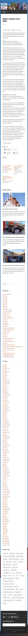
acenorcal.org (5, 314)
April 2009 (5, 504)
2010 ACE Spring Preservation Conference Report (7, 167)
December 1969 (6, 545)
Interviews (5, 334)
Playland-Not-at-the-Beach (8, 341)
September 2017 (6, 410)
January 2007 (5, 518)
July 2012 (5, 454)
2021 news (5, 304)
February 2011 (6, 467)
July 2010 (5, 479)
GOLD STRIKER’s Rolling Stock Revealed (18, 167)
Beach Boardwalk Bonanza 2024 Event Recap (13, 237)
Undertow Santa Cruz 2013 (8, 600)
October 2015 (5, 430)
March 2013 (5, 449)
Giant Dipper (5, 323)
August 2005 (5, 531)
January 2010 (5, 489)
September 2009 (6, 496)
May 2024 (5, 366)
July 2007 (5, 514)
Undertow (10, 594)
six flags (21, 589)
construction (15, 564)
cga (4, 561)
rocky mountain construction (8, 583)
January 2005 (5, 540)
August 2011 (5, 462)
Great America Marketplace (8, 328)
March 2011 (5, 466)
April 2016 (5, 429)
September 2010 (6, 476)
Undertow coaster (6, 597)
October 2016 (5, 427)
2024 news (5, 307)
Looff (13, 572)
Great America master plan (8, 329)
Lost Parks (5, 336)
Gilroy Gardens (6, 324)
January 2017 (5, 422)
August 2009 (5, 498)
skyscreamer (17, 592)
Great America (6, 570)
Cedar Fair (5, 319)
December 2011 (6, 459)
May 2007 (5, 516)
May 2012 (5, 455)
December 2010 (6, 471)
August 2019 (5, 397)
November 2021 (6, 381)
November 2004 (6, 543)
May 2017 (5, 415)
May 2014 (5, 440)
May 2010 (5, 482)
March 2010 (5, 486)
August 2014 (5, 439)
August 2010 (5, 477)
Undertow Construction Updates (18, 597)
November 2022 (6, 371)
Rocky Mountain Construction (9, 345)
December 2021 (6, 380)
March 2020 (5, 392)
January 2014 (5, 444)
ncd (14, 575)
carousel (22, 559)
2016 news (5, 297)
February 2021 (6, 388)
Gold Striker (5, 326)
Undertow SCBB (18, 600)
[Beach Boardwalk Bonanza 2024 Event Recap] (14, 228)
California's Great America (8, 318)
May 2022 (5, 376)
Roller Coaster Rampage (8, 586)
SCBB (17, 589)
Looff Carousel (18, 572)
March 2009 (5, 506)
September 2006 (6, 521)
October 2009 (5, 494)
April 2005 (5, 535)
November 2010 (6, 472)
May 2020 (5, 390)
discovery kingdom (6, 567)
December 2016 (6, 424)
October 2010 (5, 474)
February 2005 (6, 538)
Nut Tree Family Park (7, 340)
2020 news (5, 303)
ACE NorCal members (7, 311)
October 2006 (5, 519)
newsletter (22, 575)
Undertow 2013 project (18, 594)
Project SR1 (5, 343)
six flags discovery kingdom (8, 592)
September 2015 (6, 432)
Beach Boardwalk (19, 556)
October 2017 (5, 408)
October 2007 (5, 511)
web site (4, 603)
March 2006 (5, 529)
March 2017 (5, 418)
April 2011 (5, 464)
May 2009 (5, 503)
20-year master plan (7, 294)
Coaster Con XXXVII (7, 564)
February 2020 (6, 393)
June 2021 (5, 385)
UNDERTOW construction (8, 356)
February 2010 (6, 487)
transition (5, 594)
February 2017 (6, 420)
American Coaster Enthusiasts (9, 556)
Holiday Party (5, 333)
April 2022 (5, 378)
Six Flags (5, 351)
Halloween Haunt (6, 331)
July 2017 (5, 413)
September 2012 (6, 452)
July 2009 (5, 499)
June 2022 (5, 375)
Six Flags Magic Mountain (8, 355)
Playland (17, 578)
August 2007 (5, 513)
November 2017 (6, 407)
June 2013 (5, 447)
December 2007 (6, 509)
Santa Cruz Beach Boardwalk (9, 348)
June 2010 (5, 481)
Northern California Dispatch (9, 338)
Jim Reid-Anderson (6, 572)
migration (5, 575)
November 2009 (6, 492)
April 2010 (5, 484)
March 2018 (5, 405)
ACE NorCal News (6, 313)
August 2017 (5, 412)
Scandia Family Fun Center (8, 350)
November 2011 (6, 461)
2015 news (5, 296)
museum (10, 575)
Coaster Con (5, 321)
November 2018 (6, 402)
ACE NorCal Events (7, 309)
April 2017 (5, 417)
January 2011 (5, 469)
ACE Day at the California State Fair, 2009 (8, 178)
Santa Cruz (16, 586)
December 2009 (6, 491)
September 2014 (6, 437)
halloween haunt (13, 570)
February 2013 (6, 450)
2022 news (5, 306)
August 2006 (5, 523)
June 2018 (5, 403)
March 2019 (5, 400)
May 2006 (5, 526)
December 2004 (6, 541)
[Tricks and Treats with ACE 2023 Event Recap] (14, 256)
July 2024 (5, 365)
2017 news (5, 299)
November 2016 (6, 425)
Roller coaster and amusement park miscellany (12, 346)
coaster (14, 561)
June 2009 (5, 501)
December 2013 (6, 445)
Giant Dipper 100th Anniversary (10, 209)
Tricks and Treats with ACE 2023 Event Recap (13, 265)
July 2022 (5, 373)
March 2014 (5, 442)
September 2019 (6, 395)
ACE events (5, 553)
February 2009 (6, 508)
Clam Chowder (9, 561)
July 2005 (5, 533)
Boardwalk (5, 559)
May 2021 (5, 387)
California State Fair (7, 316)
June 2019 (5, 398)
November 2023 (6, 368)
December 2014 (6, 435)
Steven (19, 30)
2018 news (5, 301)
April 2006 (5, 528)
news (17, 575)
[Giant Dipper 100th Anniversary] (14, 199)
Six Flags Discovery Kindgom (9, 353)
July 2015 (5, 434)
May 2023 (5, 370)
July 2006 (5, 525)
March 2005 (5, 536)
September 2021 (6, 383)
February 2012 (6, 457)
